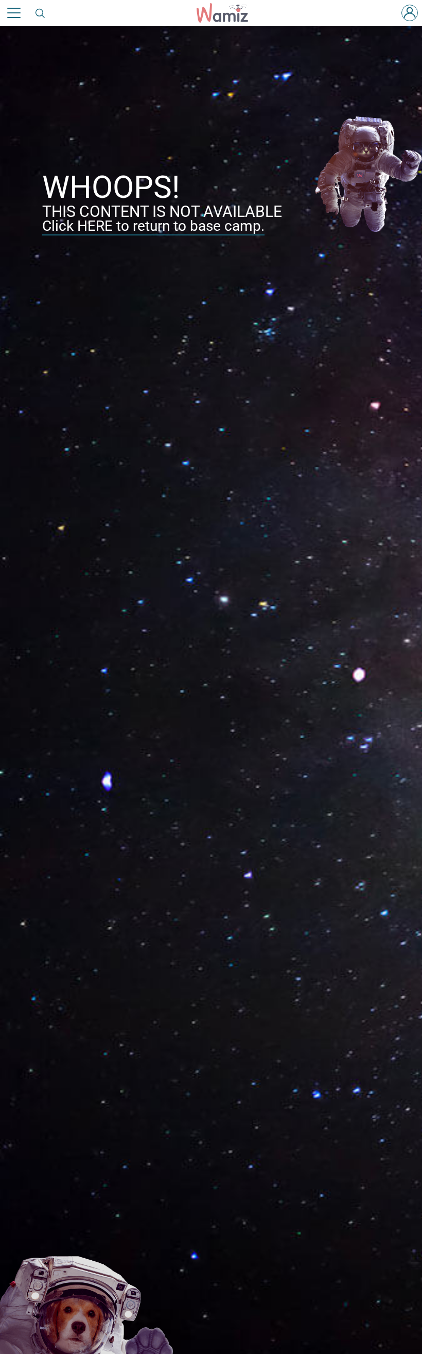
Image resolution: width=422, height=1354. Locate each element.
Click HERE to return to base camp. (153, 225)
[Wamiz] (227, 13)
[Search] (41, 13)
